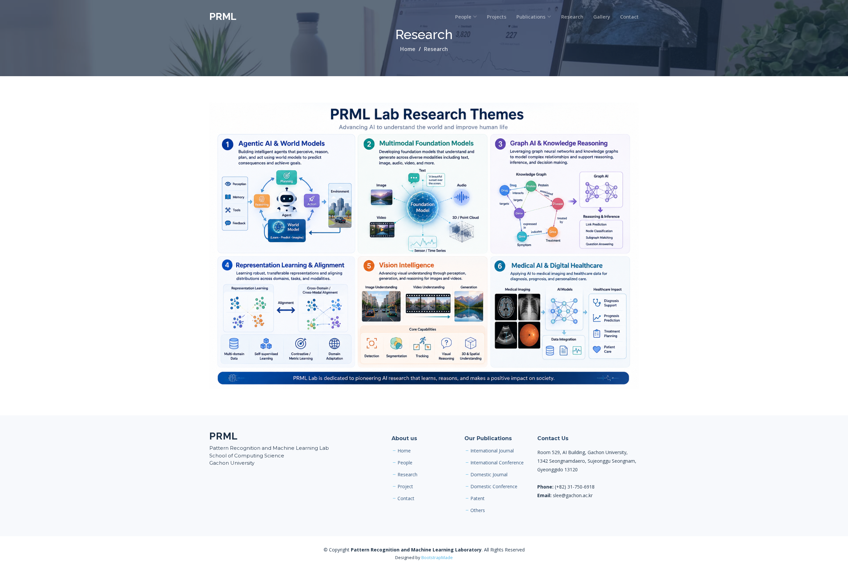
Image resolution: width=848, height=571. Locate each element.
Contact (629, 16)
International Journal (492, 450)
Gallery (601, 16)
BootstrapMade (437, 557)
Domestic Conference (493, 486)
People (405, 462)
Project (405, 486)
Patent (477, 498)
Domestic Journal (488, 474)
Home (407, 49)
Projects (496, 16)
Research (572, 16)
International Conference (497, 462)
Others (477, 510)
